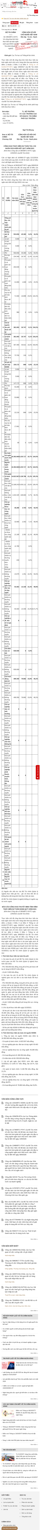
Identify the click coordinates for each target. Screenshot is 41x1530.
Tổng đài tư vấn (26, 1516)
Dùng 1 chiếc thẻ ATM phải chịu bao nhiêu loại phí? (18, 1440)
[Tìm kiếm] (36, 11)
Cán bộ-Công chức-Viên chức (22, 1306)
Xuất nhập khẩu (9, 1255)
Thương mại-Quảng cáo (20, 1268)
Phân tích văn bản (27, 1502)
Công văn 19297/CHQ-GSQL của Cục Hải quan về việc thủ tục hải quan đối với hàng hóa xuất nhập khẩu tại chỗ (20, 1276)
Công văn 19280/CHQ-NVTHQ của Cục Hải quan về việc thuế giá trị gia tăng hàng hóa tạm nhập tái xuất (20, 1289)
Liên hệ (5, 1509)
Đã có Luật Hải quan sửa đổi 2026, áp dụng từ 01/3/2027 (20, 1477)
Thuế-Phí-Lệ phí (10, 1295)
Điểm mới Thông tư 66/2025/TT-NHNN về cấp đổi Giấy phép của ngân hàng (26, 1413)
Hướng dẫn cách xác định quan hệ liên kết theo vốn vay (20, 1349)
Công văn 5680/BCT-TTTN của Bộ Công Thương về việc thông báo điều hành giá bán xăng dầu (21, 1263)
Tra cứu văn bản (27, 1499)
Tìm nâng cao (33, 15)
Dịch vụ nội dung (27, 1513)
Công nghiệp (9, 1268)
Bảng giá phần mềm (9, 1525)
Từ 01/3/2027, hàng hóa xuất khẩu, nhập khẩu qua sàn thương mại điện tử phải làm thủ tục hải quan (27, 1456)
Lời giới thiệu (7, 1499)
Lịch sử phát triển (8, 1502)
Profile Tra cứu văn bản (10, 1506)
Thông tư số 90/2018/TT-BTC (15, 99)
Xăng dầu (32, 1268)
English (30, 5)
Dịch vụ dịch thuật (27, 1509)
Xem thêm (34, 1239)
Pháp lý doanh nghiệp (28, 1506)
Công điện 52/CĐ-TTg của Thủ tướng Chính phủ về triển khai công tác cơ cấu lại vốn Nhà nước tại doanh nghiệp (21, 1179)
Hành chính (8, 1306)
